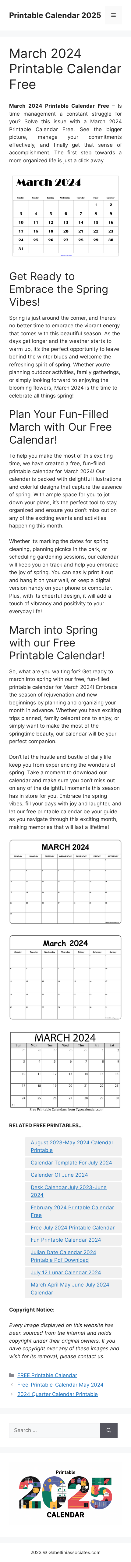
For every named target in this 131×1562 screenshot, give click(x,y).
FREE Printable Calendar (47, 1375)
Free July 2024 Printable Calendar (73, 1228)
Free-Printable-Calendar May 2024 (60, 1385)
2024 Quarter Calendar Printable (57, 1394)
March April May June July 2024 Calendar (70, 1289)
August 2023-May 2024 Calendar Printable (72, 1146)
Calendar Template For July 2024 (71, 1163)
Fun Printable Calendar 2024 (66, 1240)
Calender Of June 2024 (59, 1175)
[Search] (109, 1430)
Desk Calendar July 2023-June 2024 (69, 1191)
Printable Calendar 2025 (55, 15)
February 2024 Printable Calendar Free (72, 1211)
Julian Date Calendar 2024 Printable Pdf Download (63, 1256)
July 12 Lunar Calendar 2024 (66, 1272)
